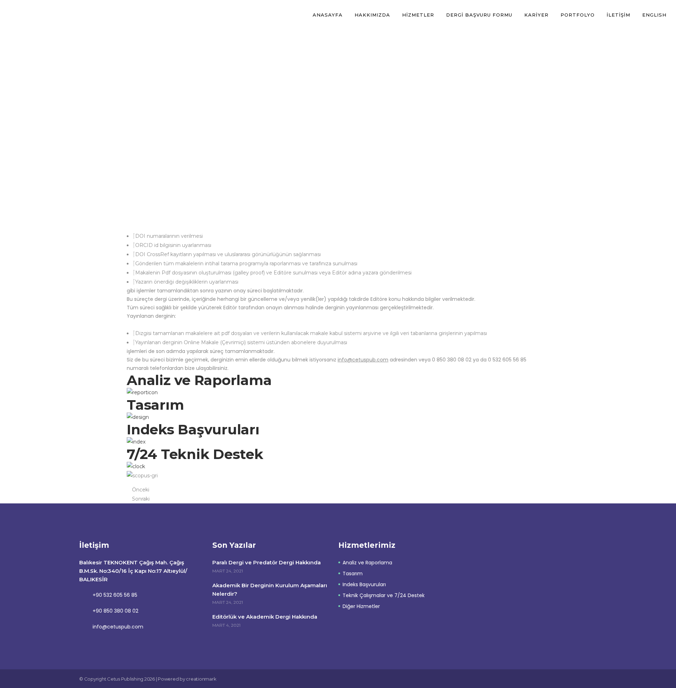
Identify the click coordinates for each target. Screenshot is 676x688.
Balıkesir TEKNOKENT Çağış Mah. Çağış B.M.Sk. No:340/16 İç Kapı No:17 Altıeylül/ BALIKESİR (133, 571)
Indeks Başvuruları (364, 584)
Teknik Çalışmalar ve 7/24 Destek (384, 595)
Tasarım (353, 573)
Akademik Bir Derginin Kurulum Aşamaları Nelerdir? (269, 589)
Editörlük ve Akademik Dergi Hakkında (264, 616)
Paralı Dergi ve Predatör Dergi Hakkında (266, 562)
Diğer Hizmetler (361, 606)
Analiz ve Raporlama (367, 562)
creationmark (201, 679)
